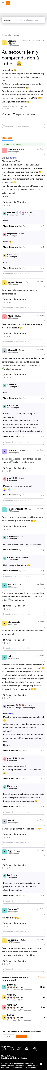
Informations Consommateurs (24, 1067)
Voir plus (41, 977)
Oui (21, 1036)
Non (8, 1036)
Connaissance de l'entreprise (12, 1065)
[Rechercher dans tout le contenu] (41, 20)
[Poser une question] (41, 1064)
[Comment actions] (44, 154)
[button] (5, 226)
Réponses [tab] (7, 138)
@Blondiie (13, 157)
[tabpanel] (23, 557)
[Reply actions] (43, 217)
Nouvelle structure (11, 35)
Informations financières (23, 1063)
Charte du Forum (7, 1056)
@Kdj (10, 713)
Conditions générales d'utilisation (14, 1058)
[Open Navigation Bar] (3, 2)
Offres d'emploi (33, 1065)
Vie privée (5, 1067)
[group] (5, 108)
